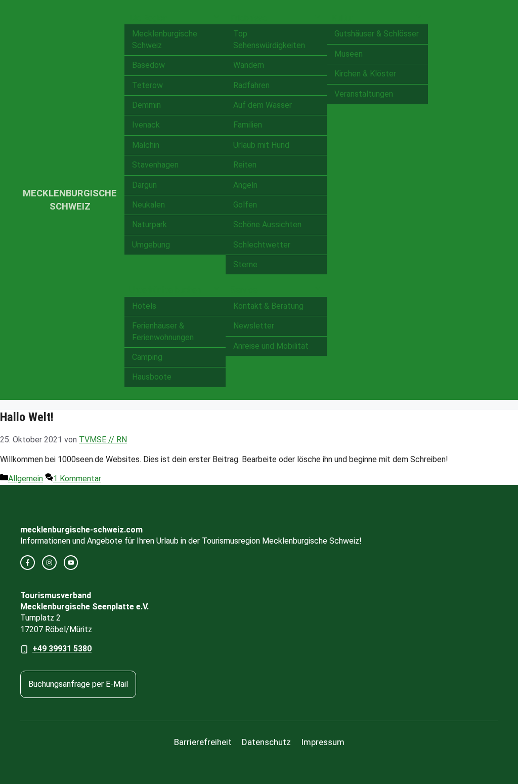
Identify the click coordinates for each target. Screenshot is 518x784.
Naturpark (149, 224)
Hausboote (151, 377)
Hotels (144, 306)
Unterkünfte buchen (165, 290)
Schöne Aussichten (267, 224)
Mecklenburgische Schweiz (164, 39)
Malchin (145, 145)
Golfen (245, 205)
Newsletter (253, 326)
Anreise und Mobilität (271, 346)
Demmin (146, 105)
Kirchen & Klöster (365, 73)
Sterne (245, 264)
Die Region (148, 18)
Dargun (144, 185)
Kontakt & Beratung (268, 306)
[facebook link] (27, 562)
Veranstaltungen (363, 94)
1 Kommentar (77, 478)
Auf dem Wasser (262, 105)
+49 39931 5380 (62, 648)
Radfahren (251, 85)
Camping (147, 357)
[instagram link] (49, 562)
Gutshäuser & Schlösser (376, 33)
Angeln (245, 185)
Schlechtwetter (261, 245)
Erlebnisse (249, 18)
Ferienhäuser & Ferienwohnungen (163, 331)
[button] (216, 18)
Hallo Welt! (27, 417)
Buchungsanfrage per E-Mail (78, 684)
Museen (348, 54)
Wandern (248, 65)
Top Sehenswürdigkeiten (269, 39)
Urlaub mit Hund (261, 145)
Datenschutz (266, 742)
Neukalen (148, 205)
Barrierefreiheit (203, 742)
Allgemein (25, 478)
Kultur (342, 18)
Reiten (244, 165)
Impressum (322, 742)
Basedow (148, 65)
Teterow (147, 85)
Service (244, 290)
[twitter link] (71, 562)
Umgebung (151, 245)
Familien (247, 125)
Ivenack (146, 125)
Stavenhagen (155, 165)
